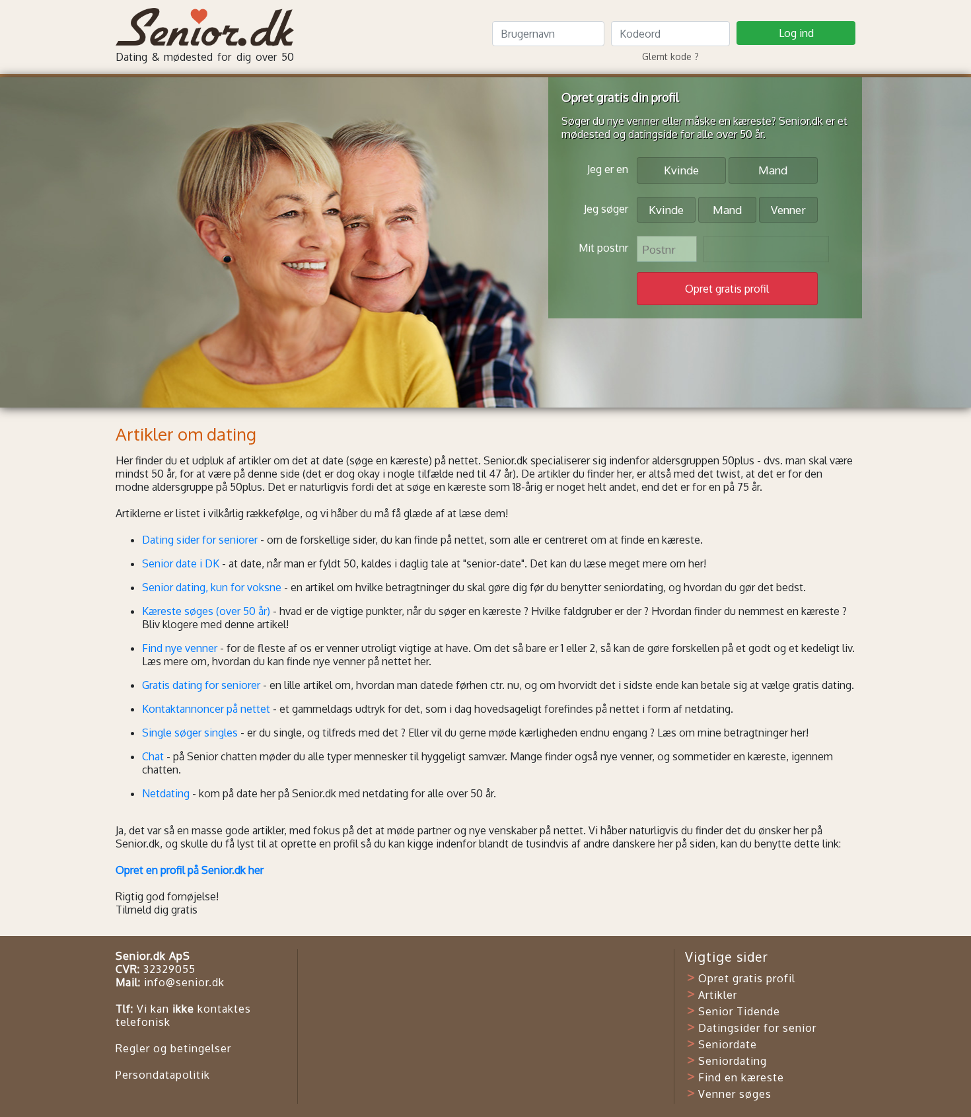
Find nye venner (179, 648)
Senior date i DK (180, 563)
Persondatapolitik (163, 1074)
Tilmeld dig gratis (157, 909)
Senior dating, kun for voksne (211, 587)
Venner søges (735, 1093)
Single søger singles (190, 732)
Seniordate (727, 1044)
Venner (788, 210)
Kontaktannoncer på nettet (206, 708)
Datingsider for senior (757, 1027)
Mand (772, 170)
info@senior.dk (184, 982)
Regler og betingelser (173, 1048)
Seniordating (732, 1060)
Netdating (166, 793)
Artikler (717, 994)
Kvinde (681, 170)
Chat (153, 756)
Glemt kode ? (670, 56)
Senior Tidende (739, 1011)
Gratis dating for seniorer (201, 685)
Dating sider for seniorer (200, 539)
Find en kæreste (741, 1077)
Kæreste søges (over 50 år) (206, 611)
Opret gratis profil (746, 978)
